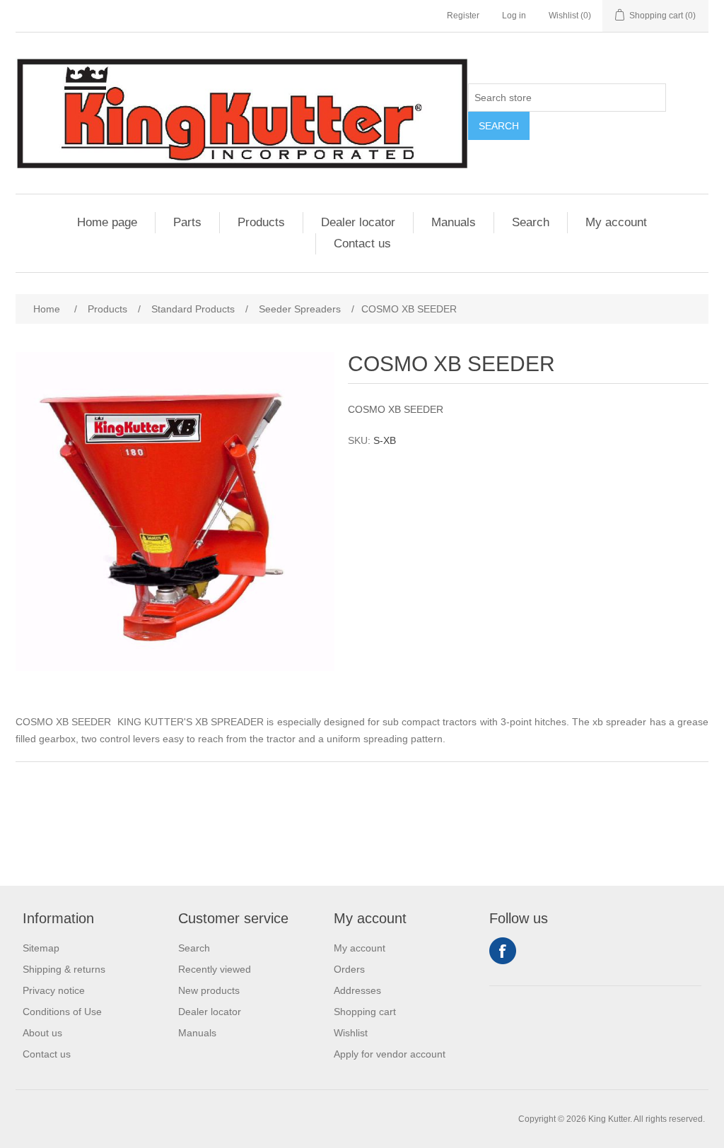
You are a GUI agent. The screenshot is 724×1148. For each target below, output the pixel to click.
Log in (514, 15)
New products (209, 990)
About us (42, 1032)
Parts (187, 222)
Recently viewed (214, 969)
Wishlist (351, 1032)
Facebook (502, 950)
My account (616, 222)
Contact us (362, 243)
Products (261, 222)
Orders (349, 969)
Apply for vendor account (389, 1054)
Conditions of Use (62, 1011)
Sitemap (41, 948)
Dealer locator (358, 222)
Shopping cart (365, 1011)
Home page (107, 222)
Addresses (357, 990)
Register (463, 15)
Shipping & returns (64, 969)
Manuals (453, 222)
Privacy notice (54, 990)
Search (499, 125)
